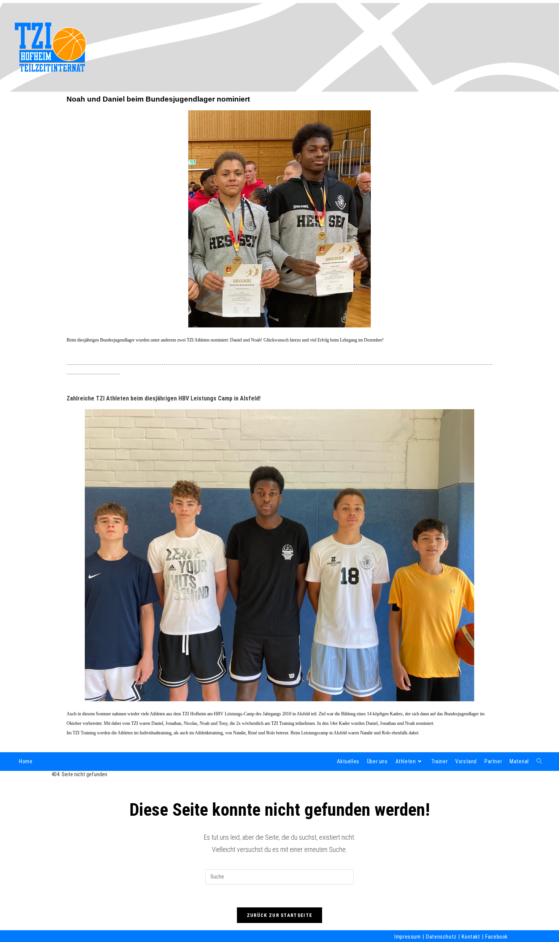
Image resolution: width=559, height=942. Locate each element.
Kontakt (471, 937)
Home (25, 761)
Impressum (407, 937)
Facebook (496, 937)
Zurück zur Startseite (279, 915)
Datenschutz (441, 937)
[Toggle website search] (539, 761)
